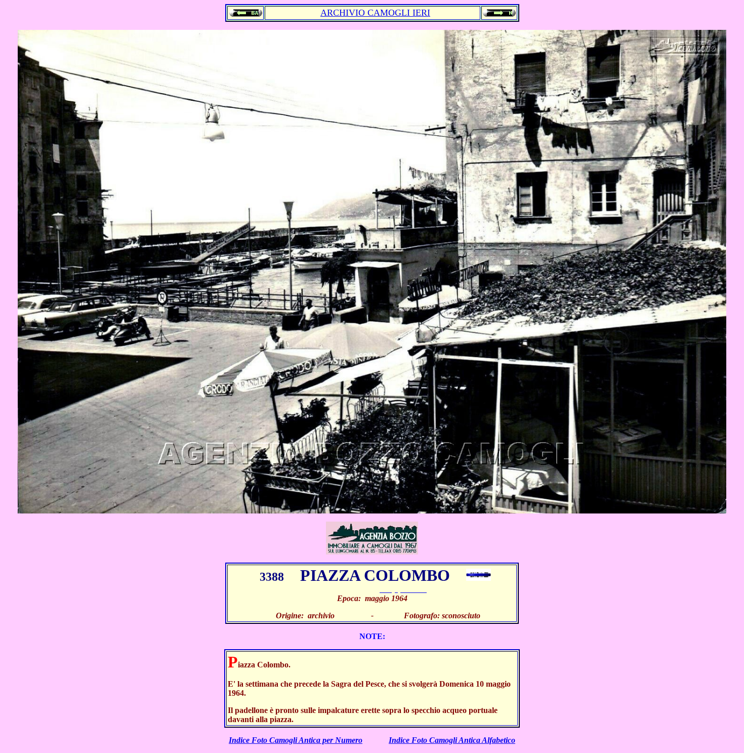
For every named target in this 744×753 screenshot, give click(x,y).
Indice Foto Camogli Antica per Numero (295, 740)
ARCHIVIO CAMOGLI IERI (375, 13)
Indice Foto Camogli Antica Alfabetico (452, 740)
